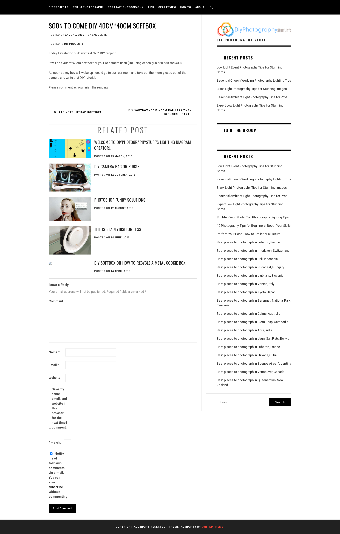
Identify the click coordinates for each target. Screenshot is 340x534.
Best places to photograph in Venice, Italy (245, 284)
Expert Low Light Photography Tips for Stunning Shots (250, 108)
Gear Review (167, 7)
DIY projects (58, 7)
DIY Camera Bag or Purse (116, 166)
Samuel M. (99, 34)
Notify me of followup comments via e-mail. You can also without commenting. (57, 475)
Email (54, 365)
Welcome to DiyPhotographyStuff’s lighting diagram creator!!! (142, 145)
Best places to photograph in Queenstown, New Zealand (250, 382)
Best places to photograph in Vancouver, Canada (250, 372)
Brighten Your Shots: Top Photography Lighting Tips (253, 217)
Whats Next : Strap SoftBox (77, 112)
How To (185, 7)
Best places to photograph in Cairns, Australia (248, 313)
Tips (151, 7)
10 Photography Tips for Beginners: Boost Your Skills (254, 225)
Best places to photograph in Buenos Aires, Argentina (254, 363)
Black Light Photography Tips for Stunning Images (252, 89)
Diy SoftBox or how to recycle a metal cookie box (140, 262)
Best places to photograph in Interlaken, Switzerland (253, 250)
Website (54, 377)
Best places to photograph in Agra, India (244, 330)
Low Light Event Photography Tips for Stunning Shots (249, 69)
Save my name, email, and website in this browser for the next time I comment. (59, 408)
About (200, 7)
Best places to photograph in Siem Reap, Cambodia (252, 322)
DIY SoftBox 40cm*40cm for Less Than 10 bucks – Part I (160, 112)
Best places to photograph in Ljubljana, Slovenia (250, 275)
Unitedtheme (213, 526)
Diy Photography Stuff (241, 40)
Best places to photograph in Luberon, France (248, 242)
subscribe (56, 487)
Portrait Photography (125, 7)
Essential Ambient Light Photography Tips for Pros (252, 97)
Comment (56, 301)
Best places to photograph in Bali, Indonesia (247, 259)
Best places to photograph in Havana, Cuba (247, 355)
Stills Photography (88, 7)
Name (54, 352)
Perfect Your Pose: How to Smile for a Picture (248, 234)
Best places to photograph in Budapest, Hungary (250, 267)
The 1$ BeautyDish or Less (117, 229)
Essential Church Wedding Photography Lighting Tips (254, 80)
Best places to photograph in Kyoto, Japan (246, 292)
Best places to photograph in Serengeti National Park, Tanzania (254, 303)
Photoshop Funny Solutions (119, 199)
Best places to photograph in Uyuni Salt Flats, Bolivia (253, 338)
